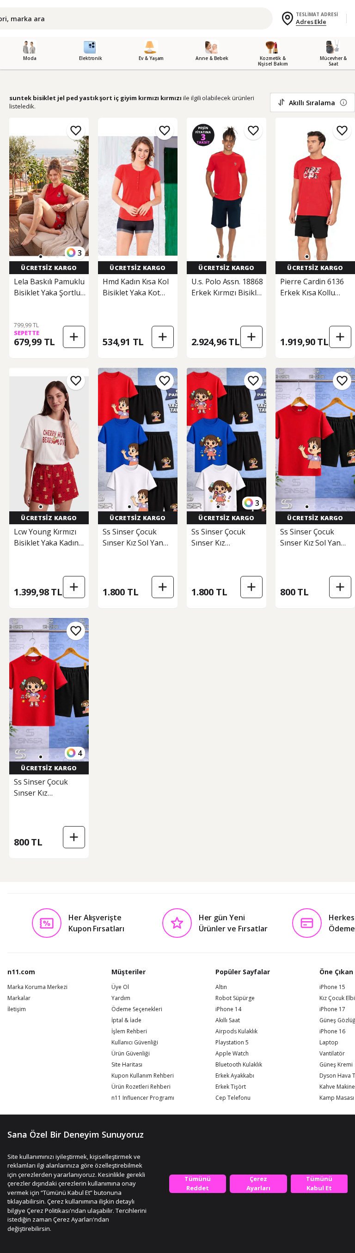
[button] (40, 256)
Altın (221, 987)
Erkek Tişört (230, 1087)
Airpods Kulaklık (236, 1031)
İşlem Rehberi (129, 1031)
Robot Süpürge (235, 998)
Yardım (120, 998)
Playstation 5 (232, 1042)
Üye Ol (120, 987)
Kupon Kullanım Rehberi (142, 1075)
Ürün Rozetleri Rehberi (141, 1087)
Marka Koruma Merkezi (37, 987)
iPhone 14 (228, 1009)
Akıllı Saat (227, 1020)
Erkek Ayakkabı (234, 1075)
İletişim (16, 1009)
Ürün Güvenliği (130, 1053)
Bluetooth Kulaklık (238, 1064)
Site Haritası (126, 1064)
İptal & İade (126, 1020)
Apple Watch (232, 1053)
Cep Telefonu (233, 1098)
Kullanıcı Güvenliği (134, 1042)
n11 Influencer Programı (142, 1098)
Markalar (19, 998)
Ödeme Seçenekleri (136, 1009)
